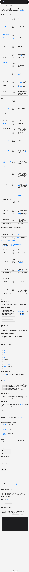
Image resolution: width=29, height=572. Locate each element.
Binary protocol (10, 5)
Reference (2, 5)
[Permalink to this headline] (10, 14)
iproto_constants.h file (21, 10)
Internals (6, 5)
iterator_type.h (9, 347)
